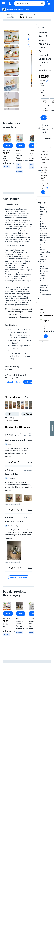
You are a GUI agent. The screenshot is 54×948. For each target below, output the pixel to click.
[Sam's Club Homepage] (10, 3)
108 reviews (19, 378)
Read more (42, 299)
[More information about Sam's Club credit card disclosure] (47, 188)
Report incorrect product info (19, 317)
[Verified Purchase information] (25, 435)
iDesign (41, 27)
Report (30, 462)
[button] (28, 34)
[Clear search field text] (38, 3)
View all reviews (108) (18, 577)
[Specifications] (30, 325)
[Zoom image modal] (27, 39)
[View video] (27, 45)
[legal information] (47, 81)
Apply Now (43, 192)
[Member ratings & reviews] (30, 367)
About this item (11, 198)
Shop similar (43, 117)
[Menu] (4, 3)
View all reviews (13, 382)
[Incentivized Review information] (19, 504)
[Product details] (30, 204)
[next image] (11, 112)
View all (27, 397)
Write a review (31, 382)
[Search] (42, 3)
